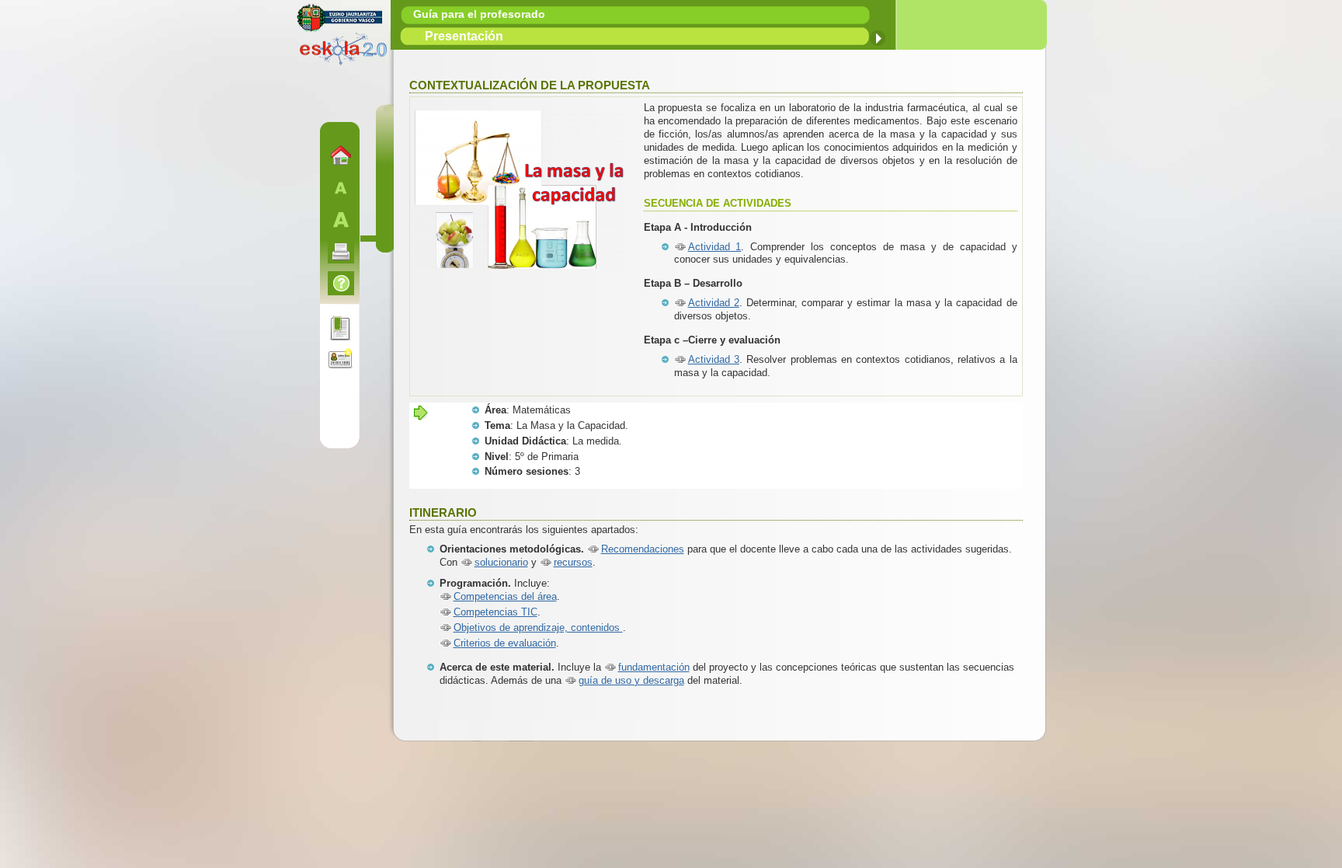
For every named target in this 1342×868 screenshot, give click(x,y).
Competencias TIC (495, 612)
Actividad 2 (713, 303)
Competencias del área (505, 596)
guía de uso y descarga (631, 680)
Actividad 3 (713, 359)
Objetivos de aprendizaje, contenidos (538, 627)
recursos (573, 562)
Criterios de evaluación (505, 643)
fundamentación (654, 667)
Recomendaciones (642, 549)
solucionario (501, 562)
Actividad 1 (715, 247)
